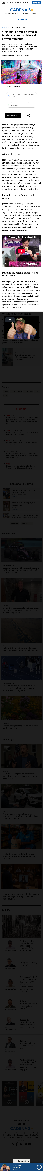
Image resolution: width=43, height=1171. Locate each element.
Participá (36, 3)
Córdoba (25, 14)
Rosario (33, 14)
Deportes (9, 3)
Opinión (25, 3)
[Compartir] (28, 115)
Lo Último (7, 14)
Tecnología (5, 27)
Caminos (18, 3)
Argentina (15, 14)
